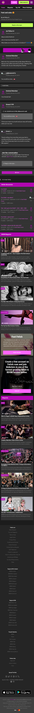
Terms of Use (13, 534)
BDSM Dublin (13, 588)
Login (14, 2)
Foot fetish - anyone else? (7, 217)
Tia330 (4, 191)
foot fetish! (4, 189)
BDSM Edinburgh (13, 583)
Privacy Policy (13, 539)
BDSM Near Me (12, 649)
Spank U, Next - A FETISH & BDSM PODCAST (12, 679)
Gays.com (12, 660)
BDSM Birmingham (12, 573)
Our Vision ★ (17, 554)
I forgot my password (13, 552)
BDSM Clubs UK (12, 591)
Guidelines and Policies (12, 542)
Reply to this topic (17, 25)
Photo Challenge (27, 7)
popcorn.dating (12, 663)
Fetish (12, 636)
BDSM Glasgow (12, 581)
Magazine (10, 7)
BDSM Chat (12, 644)
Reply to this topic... (10, 163)
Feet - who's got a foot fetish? (8, 208)
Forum (3, 7)
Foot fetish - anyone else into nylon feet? (11, 225)
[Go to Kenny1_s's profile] (3, 132)
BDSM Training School (12, 651)
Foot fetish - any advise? (7, 197)
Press (12, 562)
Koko (12, 665)
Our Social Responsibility (12, 559)
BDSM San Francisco (12, 610)
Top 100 (18, 7)
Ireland (16, 569)
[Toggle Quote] (3, 111)
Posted (13, 33)
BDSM (12, 634)
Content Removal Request (13, 547)
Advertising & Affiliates (12, 557)
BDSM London (12, 571)
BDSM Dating (13, 646)
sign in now (10, 156)
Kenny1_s (9, 131)
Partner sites (13, 658)
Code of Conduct (13, 544)
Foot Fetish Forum (17, 19)
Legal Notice (13, 537)
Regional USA (13, 600)
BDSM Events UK (13, 593)
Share (17, 172)
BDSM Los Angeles (12, 605)
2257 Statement (12, 549)
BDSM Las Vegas (12, 607)
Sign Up (17, 391)
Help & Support (12, 529)
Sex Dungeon (13, 639)
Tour (9, 532)
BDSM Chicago (12, 617)
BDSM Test (12, 641)
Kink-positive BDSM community (23, 699)
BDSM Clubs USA (13, 622)
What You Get (8, 554)
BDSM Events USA (12, 625)
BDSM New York (12, 602)
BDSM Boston (13, 612)
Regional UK (10, 569)
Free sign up (24, 2)
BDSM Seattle (13, 620)
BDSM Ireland (13, 586)
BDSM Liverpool (12, 578)
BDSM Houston (12, 615)
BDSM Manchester (12, 576)
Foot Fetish (17, 352)
